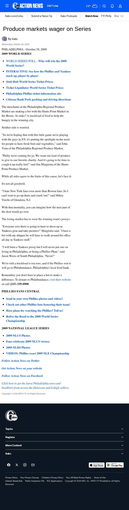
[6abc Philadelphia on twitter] (16, 465)
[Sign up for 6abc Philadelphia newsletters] (33, 465)
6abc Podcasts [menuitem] (68, 16)
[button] (7, 5)
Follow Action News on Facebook (22, 376)
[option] (18, 16)
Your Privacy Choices (29, 478)
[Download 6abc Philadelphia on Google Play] (115, 465)
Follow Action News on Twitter (20, 361)
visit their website (60, 279)
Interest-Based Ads (14, 481)
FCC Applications (54, 481)
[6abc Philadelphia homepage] (28, 6)
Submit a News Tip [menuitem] (41, 16)
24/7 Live (52, 6)
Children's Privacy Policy (52, 478)
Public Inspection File (34, 481)
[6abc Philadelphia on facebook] (8, 465)
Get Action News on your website (22, 368)
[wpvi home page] (11, 415)
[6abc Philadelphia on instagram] (25, 465)
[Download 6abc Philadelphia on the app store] (97, 465)
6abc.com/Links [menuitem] (14, 16)
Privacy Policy (11, 478)
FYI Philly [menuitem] (106, 16)
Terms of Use (99, 478)
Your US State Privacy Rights (78, 478)
